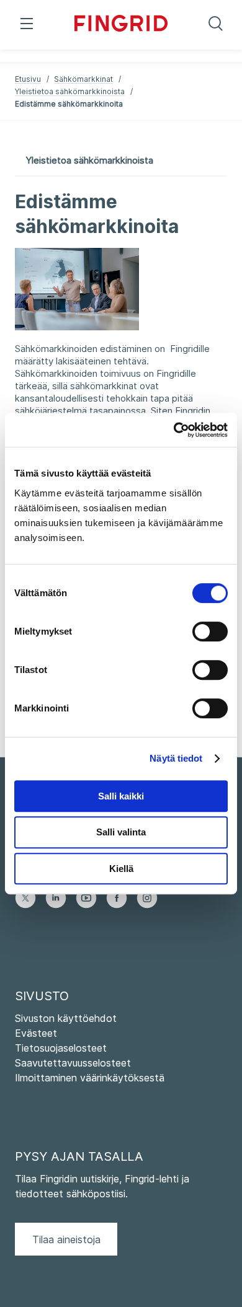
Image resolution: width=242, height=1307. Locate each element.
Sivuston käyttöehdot (66, 1018)
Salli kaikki (121, 796)
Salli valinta (121, 832)
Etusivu (28, 79)
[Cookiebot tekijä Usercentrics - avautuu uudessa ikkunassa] (174, 430)
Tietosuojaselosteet (61, 1048)
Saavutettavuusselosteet (73, 1063)
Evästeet (36, 1033)
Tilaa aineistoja (66, 1239)
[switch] (210, 631)
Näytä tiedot (176, 758)
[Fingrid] (121, 25)
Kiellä (121, 868)
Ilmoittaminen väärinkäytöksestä (89, 1078)
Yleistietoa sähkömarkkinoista (70, 91)
